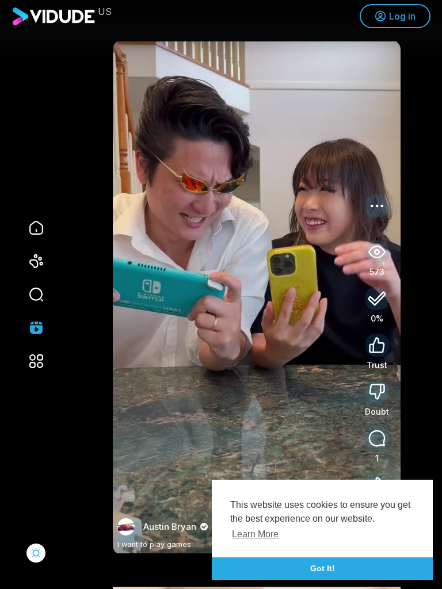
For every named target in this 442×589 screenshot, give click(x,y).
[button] (29, 294)
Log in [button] (402, 16)
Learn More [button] (255, 534)
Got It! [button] (322, 568)
